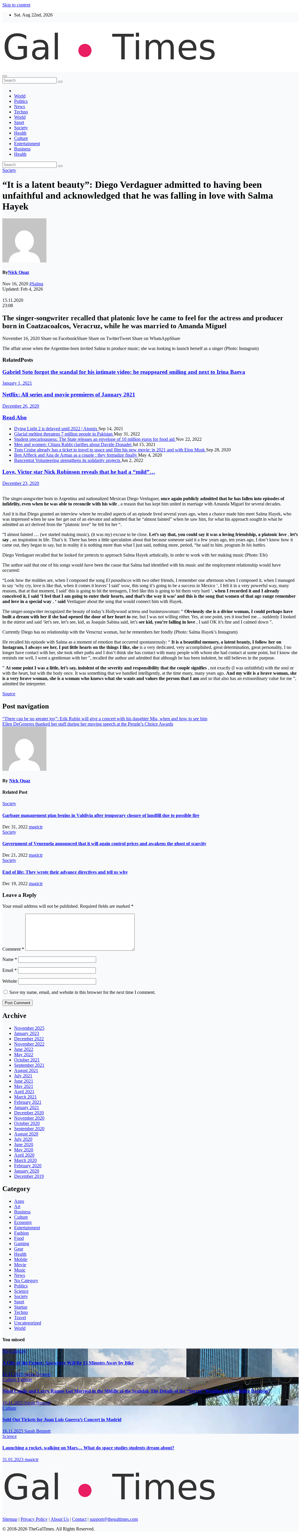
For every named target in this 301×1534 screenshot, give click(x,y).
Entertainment (27, 143)
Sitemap (9, 1519)
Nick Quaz (18, 272)
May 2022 (23, 1054)
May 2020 (23, 1149)
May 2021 (23, 1086)
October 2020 (27, 1123)
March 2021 (25, 1096)
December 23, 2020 (20, 483)
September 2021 (29, 1065)
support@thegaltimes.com (114, 1519)
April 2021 (24, 1091)
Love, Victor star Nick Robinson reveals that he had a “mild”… (78, 472)
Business (22, 148)
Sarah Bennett (37, 1374)
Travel (20, 1317)
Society (21, 127)
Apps (19, 1201)
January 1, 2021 (17, 383)
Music (20, 1269)
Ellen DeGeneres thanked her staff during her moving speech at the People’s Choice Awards (87, 723)
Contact (79, 1519)
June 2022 (23, 1049)
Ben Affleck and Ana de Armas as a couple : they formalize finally (76, 455)
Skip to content (16, 4)
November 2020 (29, 1118)
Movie (20, 1264)
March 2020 (25, 1160)
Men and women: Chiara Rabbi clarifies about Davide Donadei (73, 444)
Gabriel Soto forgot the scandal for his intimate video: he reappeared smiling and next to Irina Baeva (123, 372)
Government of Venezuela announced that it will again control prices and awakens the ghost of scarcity (104, 843)
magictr (36, 826)
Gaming (21, 1243)
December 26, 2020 (20, 405)
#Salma (36, 283)
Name (9, 959)
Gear (18, 1248)
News (19, 106)
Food (19, 1238)
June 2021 (23, 1081)
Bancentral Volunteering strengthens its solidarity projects (67, 460)
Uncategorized (27, 1322)
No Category (26, 1280)
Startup (20, 1306)
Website (9, 981)
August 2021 (26, 1070)
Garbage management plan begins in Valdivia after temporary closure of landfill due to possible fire (100, 815)
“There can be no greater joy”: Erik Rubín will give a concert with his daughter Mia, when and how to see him (104, 718)
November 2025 (29, 1028)
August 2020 (26, 1133)
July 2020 (23, 1139)
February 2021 (27, 1102)
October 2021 (27, 1059)
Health (20, 132)
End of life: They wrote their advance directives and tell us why (65, 872)
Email (9, 970)
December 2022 (29, 1038)
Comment (13, 949)
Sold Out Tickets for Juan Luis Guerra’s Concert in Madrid (61, 1419)
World (20, 95)
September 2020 (29, 1128)
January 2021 (26, 1107)
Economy (23, 1222)
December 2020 (29, 1112)
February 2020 (27, 1165)
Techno (21, 111)
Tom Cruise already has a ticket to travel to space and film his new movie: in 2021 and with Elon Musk (110, 449)
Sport (19, 122)
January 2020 (26, 1170)
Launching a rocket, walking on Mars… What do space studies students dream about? (88, 1447)
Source (8, 693)
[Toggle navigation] (4, 76)
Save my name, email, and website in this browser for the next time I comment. (82, 992)
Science (21, 1291)
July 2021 (23, 1075)
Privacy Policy (34, 1519)
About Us (60, 1519)
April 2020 (24, 1155)
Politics (21, 101)
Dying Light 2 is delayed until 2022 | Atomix (56, 428)
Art (17, 1206)
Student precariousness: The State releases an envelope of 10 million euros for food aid (95, 439)
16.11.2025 (13, 1374)
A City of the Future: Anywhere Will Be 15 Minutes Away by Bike (68, 1362)
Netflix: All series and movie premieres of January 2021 (68, 394)
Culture (21, 138)
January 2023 (26, 1033)
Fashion (21, 1232)
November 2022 (29, 1043)
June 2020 (23, 1144)
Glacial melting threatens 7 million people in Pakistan (64, 433)
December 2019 (29, 1176)
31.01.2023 (13, 1459)
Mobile (20, 1259)
